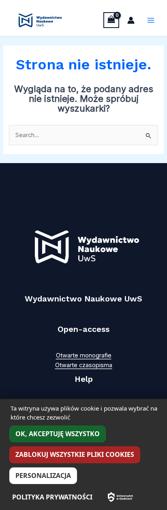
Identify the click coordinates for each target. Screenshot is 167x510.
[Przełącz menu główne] (151, 20)
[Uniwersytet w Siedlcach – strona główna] (120, 497)
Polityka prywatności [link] (52, 497)
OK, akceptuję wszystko (57, 433)
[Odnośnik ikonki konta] (131, 20)
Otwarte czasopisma (83, 365)
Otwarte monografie (83, 355)
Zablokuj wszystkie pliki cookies (74, 454)
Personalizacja (43, 475)
